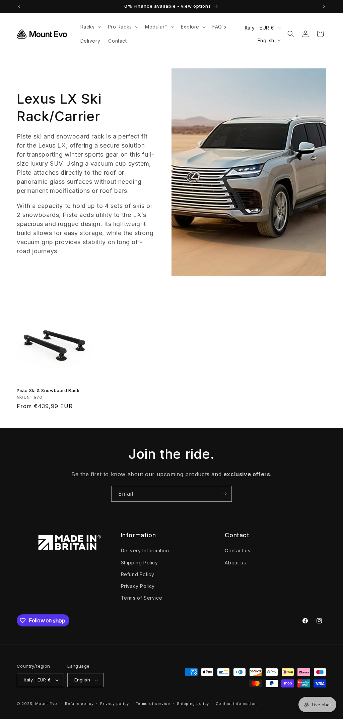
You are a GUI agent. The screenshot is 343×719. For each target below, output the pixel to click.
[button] (90, 27)
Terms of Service (141, 598)
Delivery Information (145, 550)
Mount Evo (46, 703)
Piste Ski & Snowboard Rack (48, 390)
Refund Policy (137, 574)
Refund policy (79, 703)
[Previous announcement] (19, 6)
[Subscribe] (224, 494)
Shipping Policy (139, 562)
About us (235, 562)
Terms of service (153, 703)
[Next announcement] (324, 6)
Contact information (236, 703)
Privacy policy (114, 703)
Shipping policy (193, 703)
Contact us (237, 550)
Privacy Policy (138, 586)
